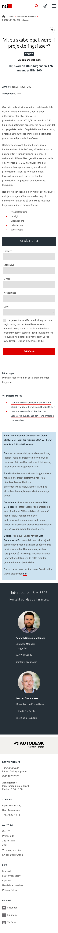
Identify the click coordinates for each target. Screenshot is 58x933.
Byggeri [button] (29, 54)
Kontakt (6, 871)
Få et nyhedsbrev (11, 876)
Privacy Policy (9, 890)
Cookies (6, 880)
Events (11, 17)
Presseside (8, 836)
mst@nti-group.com (26, 718)
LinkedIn (12, 915)
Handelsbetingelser (12, 885)
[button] (36, 6)
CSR (4, 845)
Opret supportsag (11, 805)
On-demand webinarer (26, 17)
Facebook (12, 907)
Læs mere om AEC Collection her (28, 411)
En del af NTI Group (12, 855)
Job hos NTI (8, 840)
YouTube (11, 922)
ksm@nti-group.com (26, 662)
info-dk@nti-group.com (14, 771)
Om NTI (6, 831)
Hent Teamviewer (11, 810)
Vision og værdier (11, 850)
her (25, 573)
